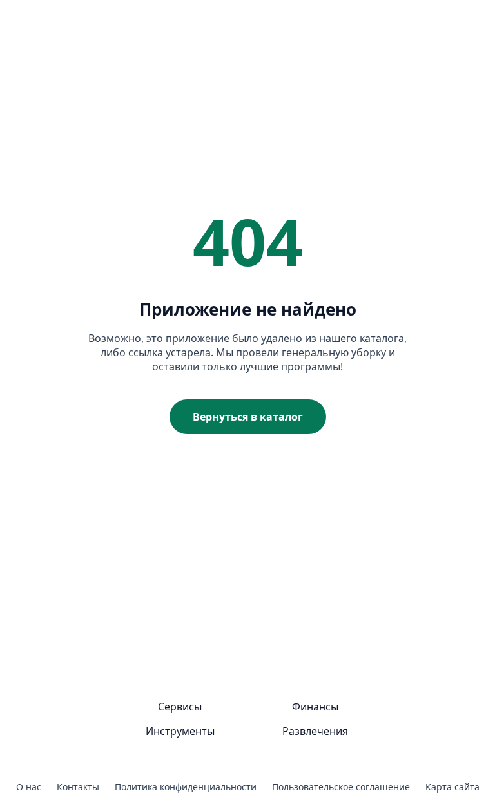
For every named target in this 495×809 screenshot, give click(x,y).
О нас (28, 787)
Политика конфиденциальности (186, 787)
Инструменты (180, 731)
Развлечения (315, 731)
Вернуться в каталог (248, 417)
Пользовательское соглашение (341, 787)
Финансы (315, 707)
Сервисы (180, 707)
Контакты (78, 787)
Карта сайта (452, 787)
